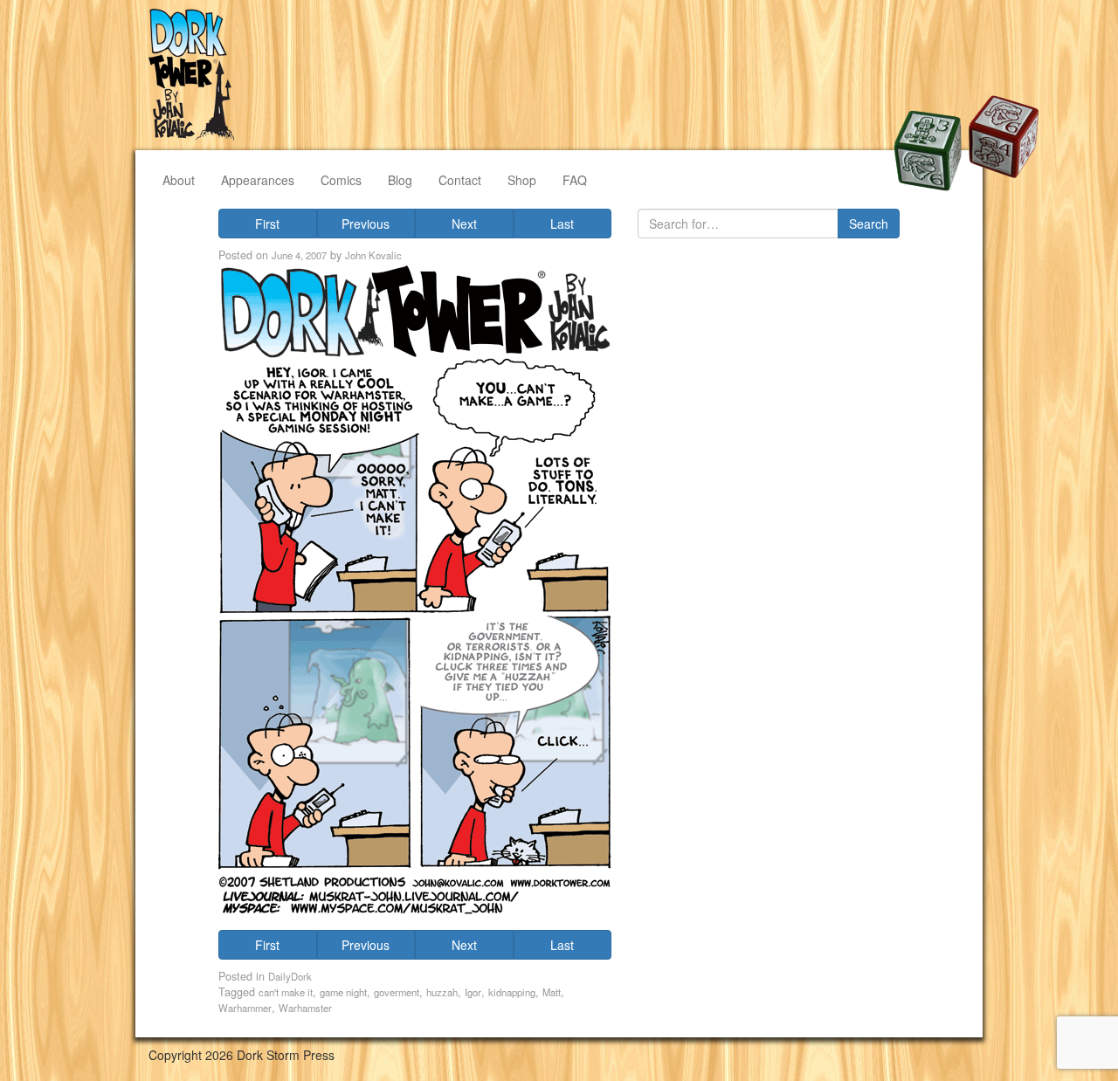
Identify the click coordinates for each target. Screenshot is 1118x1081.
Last (562, 223)
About (178, 180)
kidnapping (511, 992)
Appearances (257, 180)
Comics (341, 180)
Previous (366, 223)
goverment (396, 992)
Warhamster (305, 1008)
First (267, 223)
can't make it (286, 992)
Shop (521, 180)
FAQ (574, 180)
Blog (400, 180)
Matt (551, 992)
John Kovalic (373, 255)
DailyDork (290, 976)
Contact (459, 180)
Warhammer (245, 1008)
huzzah (442, 992)
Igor (473, 992)
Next (464, 223)
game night (343, 992)
